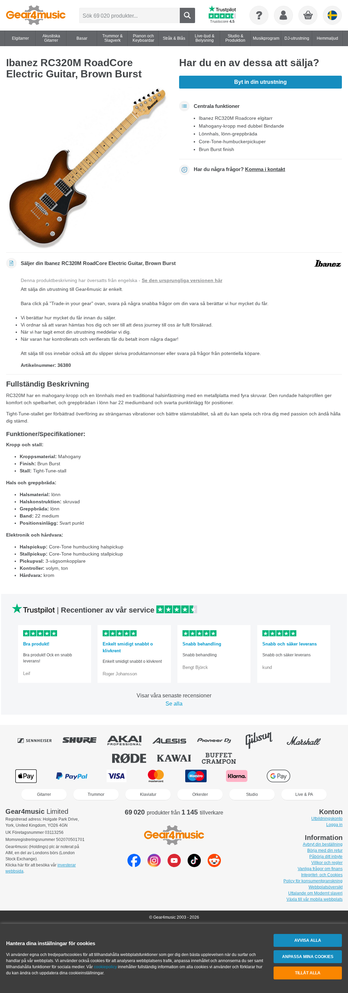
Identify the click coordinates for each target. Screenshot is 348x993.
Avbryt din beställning (323, 844)
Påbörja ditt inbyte (326, 856)
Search (187, 15)
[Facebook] (134, 865)
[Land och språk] (332, 15)
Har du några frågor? (239, 169)
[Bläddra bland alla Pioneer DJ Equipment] (218, 740)
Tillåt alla (307, 973)
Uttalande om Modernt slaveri (315, 893)
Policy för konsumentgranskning (313, 881)
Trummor (96, 794)
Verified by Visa (321, 776)
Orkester (200, 794)
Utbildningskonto (327, 818)
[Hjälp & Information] (259, 15)
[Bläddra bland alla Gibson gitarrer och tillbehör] (263, 740)
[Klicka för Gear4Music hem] (36, 15)
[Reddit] (214, 865)
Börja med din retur (325, 850)
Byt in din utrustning (260, 82)
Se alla (174, 704)
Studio (252, 794)
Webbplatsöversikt (326, 887)
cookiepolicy (105, 966)
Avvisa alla (307, 940)
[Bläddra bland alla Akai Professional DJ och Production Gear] (129, 740)
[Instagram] (154, 865)
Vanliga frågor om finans (320, 868)
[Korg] (308, 15)
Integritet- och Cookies (322, 875)
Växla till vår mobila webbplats (314, 899)
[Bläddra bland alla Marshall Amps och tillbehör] (308, 740)
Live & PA (304, 794)
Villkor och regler (327, 862)
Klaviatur (148, 794)
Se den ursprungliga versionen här (182, 280)
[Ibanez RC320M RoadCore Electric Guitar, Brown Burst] (87, 168)
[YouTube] (174, 865)
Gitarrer (44, 794)
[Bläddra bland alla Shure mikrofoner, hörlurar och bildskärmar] (84, 740)
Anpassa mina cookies (307, 956)
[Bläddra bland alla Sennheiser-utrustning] (39, 740)
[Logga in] (283, 15)
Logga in (334, 824)
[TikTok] (194, 865)
